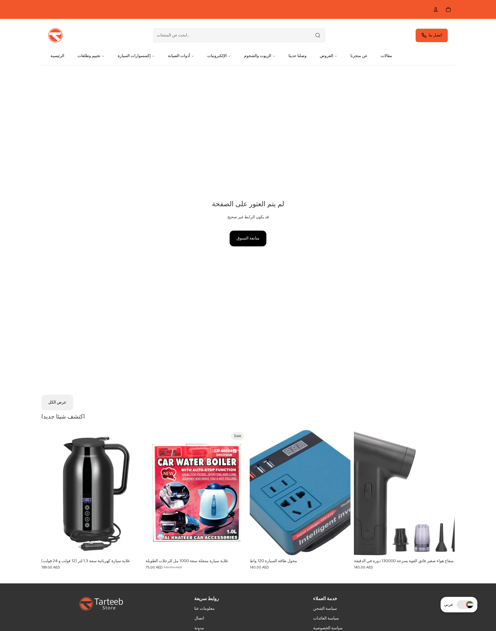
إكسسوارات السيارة (134, 55)
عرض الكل (57, 402)
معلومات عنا (204, 608)
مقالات (386, 55)
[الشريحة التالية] (133, 492)
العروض (326, 55)
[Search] (318, 35)
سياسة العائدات (326, 618)
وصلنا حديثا (297, 55)
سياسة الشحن (325, 608)
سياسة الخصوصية (328, 628)
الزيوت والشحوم (257, 55)
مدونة (199, 628)
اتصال (199, 618)
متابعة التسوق (248, 238)
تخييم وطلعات (89, 55)
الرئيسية (57, 55)
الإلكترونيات (217, 55)
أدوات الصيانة (179, 55)
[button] (465, 604)
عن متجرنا (358, 55)
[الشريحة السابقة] (50, 492)
